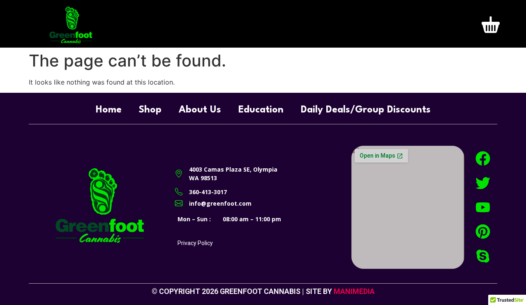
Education (261, 110)
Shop (150, 110)
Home (109, 110)
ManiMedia (354, 291)
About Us (200, 110)
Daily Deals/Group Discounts (366, 110)
